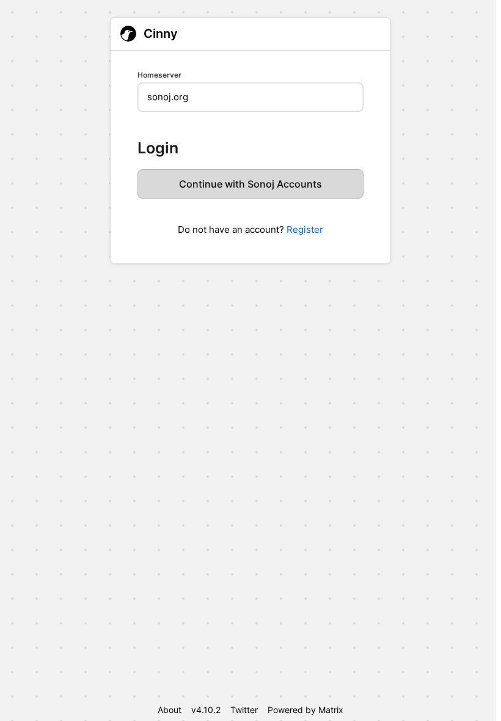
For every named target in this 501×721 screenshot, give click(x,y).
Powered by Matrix (305, 710)
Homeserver (159, 74)
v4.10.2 (206, 710)
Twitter (244, 710)
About (169, 710)
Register (305, 229)
